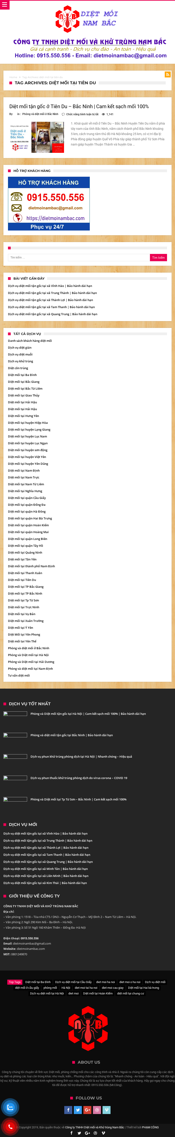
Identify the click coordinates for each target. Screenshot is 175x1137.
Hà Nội (66, 987)
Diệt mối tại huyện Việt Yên (27, 457)
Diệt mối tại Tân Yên (22, 559)
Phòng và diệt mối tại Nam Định (30, 669)
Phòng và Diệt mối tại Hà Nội (28, 655)
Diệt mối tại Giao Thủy (23, 395)
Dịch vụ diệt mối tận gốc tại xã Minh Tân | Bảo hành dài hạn (45, 869)
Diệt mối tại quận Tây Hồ (25, 546)
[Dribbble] (97, 1110)
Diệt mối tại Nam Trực (23, 477)
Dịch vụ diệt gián (19, 347)
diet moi (73, 993)
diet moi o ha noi (129, 982)
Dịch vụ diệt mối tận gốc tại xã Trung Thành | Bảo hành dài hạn (52, 293)
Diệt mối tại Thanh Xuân (25, 573)
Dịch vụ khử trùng (20, 361)
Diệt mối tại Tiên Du (22, 580)
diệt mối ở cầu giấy (27, 987)
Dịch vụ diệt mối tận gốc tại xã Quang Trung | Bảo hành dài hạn (52, 314)
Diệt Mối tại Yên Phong (24, 634)
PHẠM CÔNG (150, 1127)
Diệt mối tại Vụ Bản (21, 614)
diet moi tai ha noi (86, 987)
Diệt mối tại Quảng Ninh (25, 552)
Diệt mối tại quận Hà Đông (27, 511)
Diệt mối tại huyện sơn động (27, 450)
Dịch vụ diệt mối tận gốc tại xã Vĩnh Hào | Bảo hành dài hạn (50, 286)
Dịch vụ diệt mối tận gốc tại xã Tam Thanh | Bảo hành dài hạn (51, 307)
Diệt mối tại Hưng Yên (23, 416)
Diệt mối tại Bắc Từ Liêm (25, 388)
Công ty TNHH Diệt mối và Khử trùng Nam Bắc (94, 1127)
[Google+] (87, 1110)
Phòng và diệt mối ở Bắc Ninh (40, 114)
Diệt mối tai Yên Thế (22, 641)
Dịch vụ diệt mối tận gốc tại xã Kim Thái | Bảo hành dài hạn (45, 883)
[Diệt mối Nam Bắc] (87, 5)
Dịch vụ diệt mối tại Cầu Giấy (73, 982)
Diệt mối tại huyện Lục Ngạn (28, 443)
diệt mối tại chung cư (130, 993)
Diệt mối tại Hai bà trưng (143, 987)
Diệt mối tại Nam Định (24, 470)
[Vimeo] (107, 1110)
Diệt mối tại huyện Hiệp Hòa (28, 423)
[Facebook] (68, 1110)
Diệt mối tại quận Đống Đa (27, 505)
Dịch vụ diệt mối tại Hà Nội (47, 993)
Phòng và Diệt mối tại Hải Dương (31, 662)
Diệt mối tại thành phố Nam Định (31, 566)
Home (13, 77)
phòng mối (50, 987)
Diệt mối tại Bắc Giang (23, 382)
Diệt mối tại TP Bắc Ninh (25, 593)
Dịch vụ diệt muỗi (20, 354)
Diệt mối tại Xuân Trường (26, 621)
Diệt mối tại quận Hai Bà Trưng (30, 518)
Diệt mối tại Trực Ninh (23, 607)
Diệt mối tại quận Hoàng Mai (28, 532)
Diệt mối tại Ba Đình (22, 375)
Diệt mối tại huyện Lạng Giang (29, 429)
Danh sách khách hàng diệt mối (30, 341)
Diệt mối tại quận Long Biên (27, 539)
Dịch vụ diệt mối (155, 982)
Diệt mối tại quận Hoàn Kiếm (28, 525)
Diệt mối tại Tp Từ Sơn (23, 600)
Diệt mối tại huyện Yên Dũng (28, 464)
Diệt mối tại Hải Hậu (22, 402)
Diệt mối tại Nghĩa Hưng (25, 491)
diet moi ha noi (105, 982)
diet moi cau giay (113, 987)
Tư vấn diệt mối (19, 675)
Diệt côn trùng (18, 368)
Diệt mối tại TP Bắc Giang (26, 587)
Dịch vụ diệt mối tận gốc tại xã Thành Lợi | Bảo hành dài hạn (50, 300)
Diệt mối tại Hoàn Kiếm (98, 993)
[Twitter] (78, 1110)
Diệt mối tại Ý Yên (20, 628)
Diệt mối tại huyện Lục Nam (27, 436)
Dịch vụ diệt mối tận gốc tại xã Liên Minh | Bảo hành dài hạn (45, 876)
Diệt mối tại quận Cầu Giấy (27, 498)
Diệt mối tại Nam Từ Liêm (26, 484)
